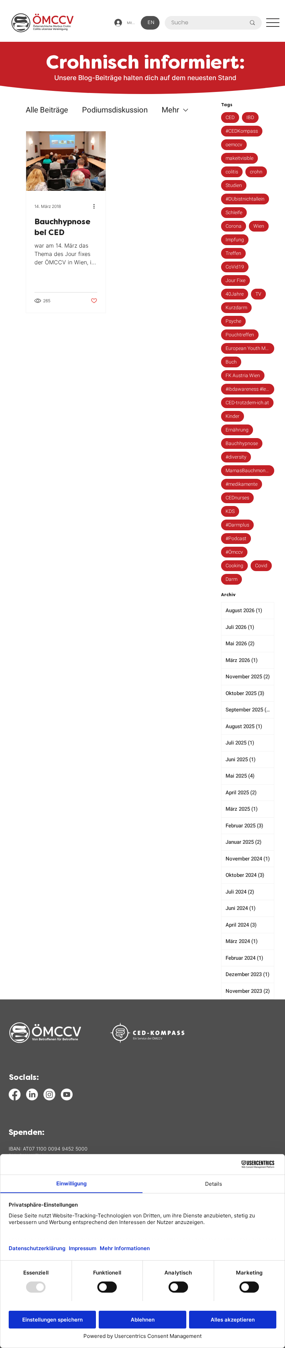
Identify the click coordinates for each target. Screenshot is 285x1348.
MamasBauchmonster (250, 470)
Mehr (170, 110)
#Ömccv (234, 552)
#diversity (236, 457)
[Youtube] (67, 1094)
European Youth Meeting (250, 348)
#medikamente (242, 484)
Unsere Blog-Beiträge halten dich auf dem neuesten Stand (145, 78)
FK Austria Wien (243, 375)
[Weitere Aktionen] (96, 206)
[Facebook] (15, 1094)
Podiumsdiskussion (115, 110)
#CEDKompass (242, 131)
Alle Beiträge (47, 110)
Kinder (232, 416)
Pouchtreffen (240, 334)
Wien (258, 226)
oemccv (234, 144)
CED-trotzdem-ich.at (247, 402)
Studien (234, 185)
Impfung (235, 239)
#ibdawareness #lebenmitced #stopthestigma (250, 389)
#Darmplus (237, 525)
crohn (256, 172)
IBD (250, 117)
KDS (230, 511)
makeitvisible (239, 158)
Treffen (233, 253)
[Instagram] (49, 1094)
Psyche (233, 321)
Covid (261, 565)
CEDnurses (237, 497)
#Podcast (236, 538)
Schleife (234, 212)
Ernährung (237, 430)
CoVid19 (235, 267)
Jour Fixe (235, 280)
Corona (234, 226)
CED (230, 117)
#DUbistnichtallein (245, 199)
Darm (231, 579)
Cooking (234, 565)
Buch (231, 362)
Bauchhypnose (242, 443)
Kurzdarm (236, 307)
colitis (232, 172)
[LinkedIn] (32, 1094)
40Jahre (235, 294)
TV (258, 294)
